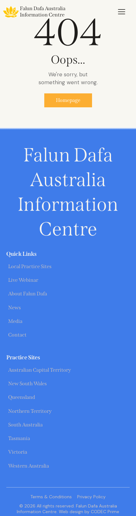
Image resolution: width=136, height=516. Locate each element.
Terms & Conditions (51, 497)
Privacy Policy (91, 497)
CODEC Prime (104, 511)
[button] (121, 12)
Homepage (68, 100)
